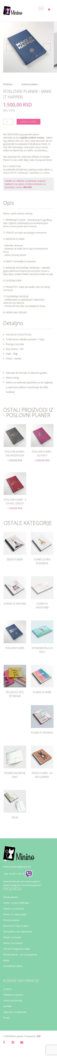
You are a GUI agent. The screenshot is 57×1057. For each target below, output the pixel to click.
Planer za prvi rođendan (16, 902)
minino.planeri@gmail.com (17, 866)
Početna (7, 84)
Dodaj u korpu (28, 121)
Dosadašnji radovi (12, 966)
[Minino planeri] (12, 11)
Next (47, 47)
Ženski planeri (15, 559)
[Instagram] (15, 1044)
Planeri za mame (42, 692)
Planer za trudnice (42, 732)
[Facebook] (6, 1044)
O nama (7, 988)
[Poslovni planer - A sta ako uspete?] (15, 483)
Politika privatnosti (13, 994)
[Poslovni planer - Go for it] (42, 435)
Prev (10, 47)
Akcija (15, 817)
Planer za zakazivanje (14, 914)
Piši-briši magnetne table (16, 948)
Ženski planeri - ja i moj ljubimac (20, 954)
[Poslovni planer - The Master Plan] (15, 435)
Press (6, 1017)
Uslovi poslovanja (12, 1000)
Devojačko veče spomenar (17, 931)
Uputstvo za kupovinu (15, 1011)
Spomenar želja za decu (16, 925)
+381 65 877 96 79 (13, 873)
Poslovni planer (29, 84)
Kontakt (7, 1006)
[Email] (23, 1044)
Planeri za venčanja (15, 603)
